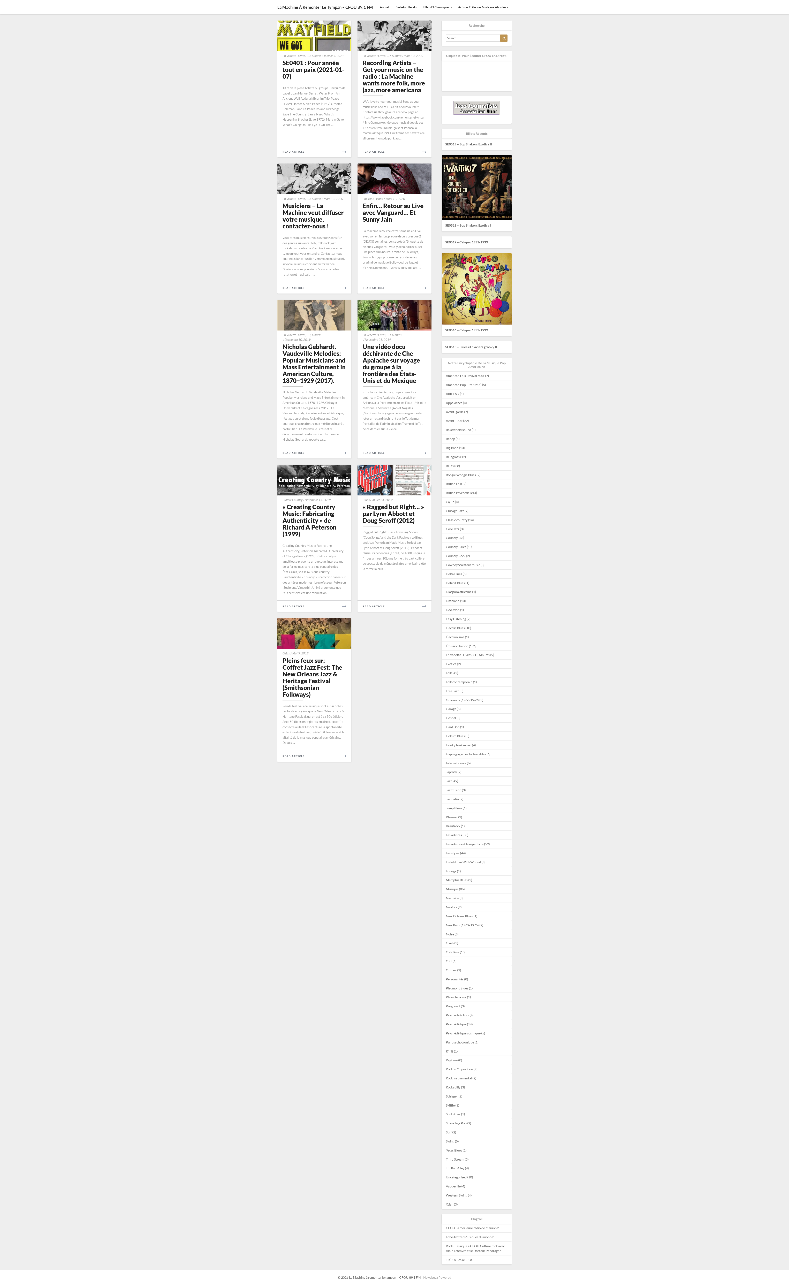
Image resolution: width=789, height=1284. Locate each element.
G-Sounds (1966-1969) (462, 700)
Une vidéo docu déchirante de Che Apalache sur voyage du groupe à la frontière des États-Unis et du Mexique (391, 363)
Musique (452, 889)
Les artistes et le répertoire (464, 844)
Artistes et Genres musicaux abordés (482, 7)
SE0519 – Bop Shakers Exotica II (468, 144)
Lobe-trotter (455, 1237)
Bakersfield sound (458, 430)
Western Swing (456, 1195)
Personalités (455, 979)
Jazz (449, 781)
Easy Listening (456, 619)
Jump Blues (454, 808)
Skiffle (450, 1105)
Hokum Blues (455, 736)
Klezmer (452, 817)
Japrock (451, 772)
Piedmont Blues (457, 988)
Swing (450, 1141)
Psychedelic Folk (457, 1015)
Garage (451, 709)
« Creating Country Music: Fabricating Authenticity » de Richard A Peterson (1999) (309, 520)
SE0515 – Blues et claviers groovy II (471, 347)
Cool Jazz (452, 529)
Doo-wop (452, 610)
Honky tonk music (458, 745)
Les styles (452, 853)
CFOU (450, 1228)
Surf (449, 1132)
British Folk (454, 484)
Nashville (452, 898)
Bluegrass (453, 457)
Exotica (451, 664)
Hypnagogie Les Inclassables (466, 754)
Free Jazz (452, 691)
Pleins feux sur (456, 997)
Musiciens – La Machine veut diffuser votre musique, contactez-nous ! (313, 216)
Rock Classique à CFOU (462, 1246)
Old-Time (452, 952)
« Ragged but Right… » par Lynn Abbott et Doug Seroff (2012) (393, 513)
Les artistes (454, 835)
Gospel (451, 718)
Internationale (456, 763)
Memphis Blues (457, 880)
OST (449, 961)
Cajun (286, 653)
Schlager (452, 1096)
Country (452, 538)
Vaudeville (453, 1186)
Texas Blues (454, 1150)
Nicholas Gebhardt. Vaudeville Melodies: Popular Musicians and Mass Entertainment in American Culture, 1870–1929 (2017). (314, 363)
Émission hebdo (406, 7)
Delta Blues (454, 574)
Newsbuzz (430, 1277)
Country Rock (455, 556)
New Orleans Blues (459, 916)
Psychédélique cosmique (463, 1033)
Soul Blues (453, 1114)
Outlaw (451, 970)
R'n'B (449, 1051)
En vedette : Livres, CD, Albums (302, 56)
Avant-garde (455, 412)
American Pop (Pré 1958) (463, 385)
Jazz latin (452, 799)
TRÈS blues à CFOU (460, 1260)
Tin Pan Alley (455, 1168)
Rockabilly (453, 1087)
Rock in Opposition (459, 1069)
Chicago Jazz (455, 511)
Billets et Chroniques (436, 7)
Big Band (452, 448)
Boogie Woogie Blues (461, 475)
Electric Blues (455, 628)
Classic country (292, 500)
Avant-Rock (454, 421)
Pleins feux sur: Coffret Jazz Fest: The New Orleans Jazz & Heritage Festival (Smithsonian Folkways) (312, 677)
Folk (449, 673)
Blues (366, 500)
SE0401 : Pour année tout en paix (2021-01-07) (313, 69)
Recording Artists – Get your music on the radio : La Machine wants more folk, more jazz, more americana (394, 76)
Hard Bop (452, 727)
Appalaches (454, 403)
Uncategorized (456, 1177)
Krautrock (453, 826)
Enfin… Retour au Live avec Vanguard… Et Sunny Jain (393, 212)
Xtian (449, 1204)
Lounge (451, 871)
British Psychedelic (459, 493)
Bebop (450, 439)
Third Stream (455, 1159)
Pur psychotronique (460, 1042)
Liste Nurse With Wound (463, 862)
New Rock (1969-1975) (462, 925)
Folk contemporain (459, 682)
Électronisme (455, 637)
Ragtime (452, 1060)
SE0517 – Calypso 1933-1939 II (467, 242)
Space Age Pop (456, 1123)
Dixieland (452, 601)
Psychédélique (456, 1024)
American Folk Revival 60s (464, 376)
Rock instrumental (459, 1078)
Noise (450, 934)
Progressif (453, 1006)
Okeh (450, 943)
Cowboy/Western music (463, 565)
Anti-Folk (452, 394)
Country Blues (456, 547)
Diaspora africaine (459, 592)
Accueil (385, 7)
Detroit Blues (455, 583)
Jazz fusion (453, 790)
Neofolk (451, 907)
